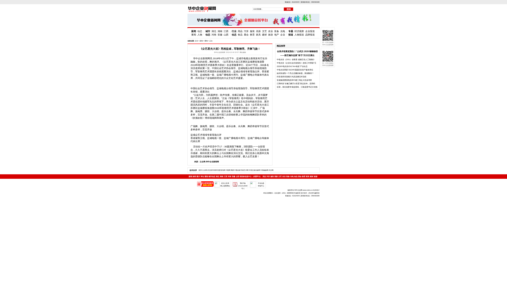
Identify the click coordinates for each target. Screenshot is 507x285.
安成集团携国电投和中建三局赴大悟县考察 (294, 80)
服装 (252, 31)
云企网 (204, 170)
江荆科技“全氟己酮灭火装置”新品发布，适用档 (296, 83)
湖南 (220, 31)
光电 (282, 31)
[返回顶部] (500, 275)
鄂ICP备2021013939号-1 (242, 185)
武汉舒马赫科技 (314, 193)
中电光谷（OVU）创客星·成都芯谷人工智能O (295, 59)
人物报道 (299, 34)
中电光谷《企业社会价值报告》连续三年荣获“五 (296, 63)
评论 (202, 176)
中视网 (228, 170)
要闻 (193, 34)
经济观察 (299, 31)
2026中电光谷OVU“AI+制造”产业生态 (292, 66)
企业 (282, 34)
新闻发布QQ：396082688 (310, 196)
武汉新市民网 (212, 170)
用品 (240, 31)
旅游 (270, 34)
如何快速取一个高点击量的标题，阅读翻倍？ (295, 73)
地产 (276, 34)
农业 (270, 31)
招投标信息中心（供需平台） (251, 176)
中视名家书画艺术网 (241, 170)
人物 (199, 34)
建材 (264, 34)
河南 (214, 34)
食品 (240, 34)
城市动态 (211, 176)
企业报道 (310, 31)
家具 (258, 34)
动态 (199, 31)
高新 (258, 31)
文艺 (264, 31)
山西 (226, 34)
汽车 (246, 31)
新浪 (200, 170)
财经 (194, 176)
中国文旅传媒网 (254, 170)
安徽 (220, 34)
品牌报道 (310, 34)
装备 (276, 31)
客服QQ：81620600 (292, 196)
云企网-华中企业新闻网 (209, 162)
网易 (232, 170)
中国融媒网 (264, 170)
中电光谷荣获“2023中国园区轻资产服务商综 (295, 70)
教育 (252, 34)
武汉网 (271, 170)
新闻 (193, 31)
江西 (226, 31)
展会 (246, 34)
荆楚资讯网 (221, 170)
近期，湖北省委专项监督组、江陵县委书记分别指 (297, 87)
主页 (196, 41)
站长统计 (316, 190)
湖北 (214, 31)
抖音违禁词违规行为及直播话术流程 (291, 77)
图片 (198, 176)
